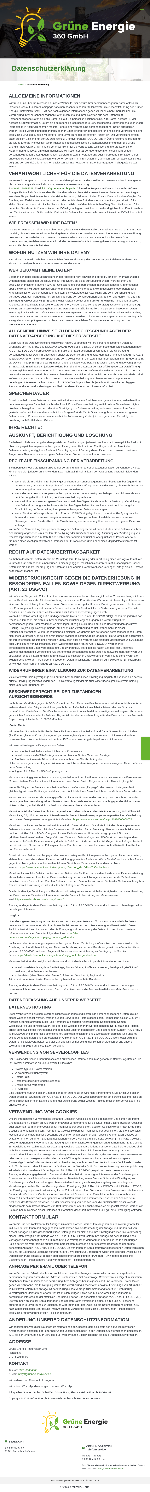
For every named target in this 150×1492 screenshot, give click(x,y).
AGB (97, 1481)
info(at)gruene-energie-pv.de (58, 188)
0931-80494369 (27, 1370)
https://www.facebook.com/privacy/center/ (39, 899)
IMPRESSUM (57, 1481)
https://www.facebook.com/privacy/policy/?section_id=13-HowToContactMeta (64, 867)
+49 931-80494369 (22, 188)
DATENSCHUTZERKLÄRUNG (79, 1481)
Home (21, 84)
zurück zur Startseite (75, 54)
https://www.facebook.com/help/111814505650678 (102, 819)
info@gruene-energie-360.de (110, 1468)
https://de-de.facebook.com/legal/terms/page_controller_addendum (56, 955)
